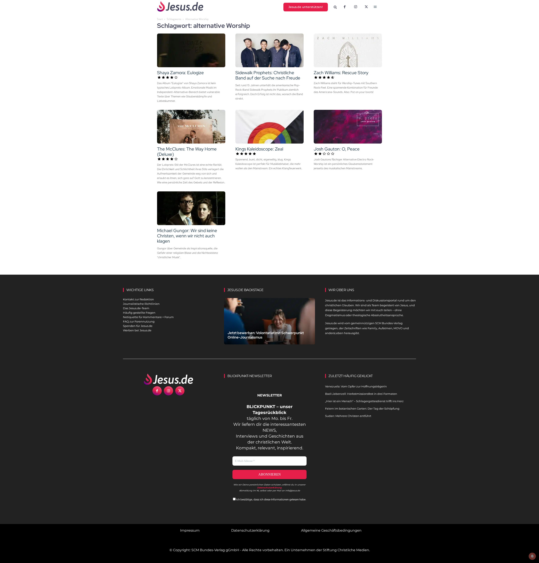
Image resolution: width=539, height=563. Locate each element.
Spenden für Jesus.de (137, 326)
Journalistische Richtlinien (141, 303)
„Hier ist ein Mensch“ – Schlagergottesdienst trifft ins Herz (364, 401)
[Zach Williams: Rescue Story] (348, 50)
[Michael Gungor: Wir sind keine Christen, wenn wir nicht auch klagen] (191, 208)
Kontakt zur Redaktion (138, 299)
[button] (335, 7)
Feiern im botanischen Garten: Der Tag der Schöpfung (362, 408)
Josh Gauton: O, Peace (337, 149)
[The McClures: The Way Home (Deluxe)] (191, 127)
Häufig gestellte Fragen (139, 312)
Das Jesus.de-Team (136, 308)
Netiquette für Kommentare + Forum (148, 317)
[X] (366, 7)
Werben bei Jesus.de (137, 330)
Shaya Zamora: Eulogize (180, 72)
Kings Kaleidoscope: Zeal (259, 149)
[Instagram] (355, 7)
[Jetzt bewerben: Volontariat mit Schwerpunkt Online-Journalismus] (269, 326)
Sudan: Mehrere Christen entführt (348, 416)
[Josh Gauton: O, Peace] (348, 127)
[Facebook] (344, 7)
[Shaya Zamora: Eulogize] (191, 50)
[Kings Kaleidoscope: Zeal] (269, 127)
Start (160, 19)
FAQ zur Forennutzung (139, 321)
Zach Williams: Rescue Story (341, 72)
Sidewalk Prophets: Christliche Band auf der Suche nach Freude (267, 75)
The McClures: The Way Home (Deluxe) (187, 151)
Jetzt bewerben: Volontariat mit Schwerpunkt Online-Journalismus (266, 335)
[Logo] (168, 379)
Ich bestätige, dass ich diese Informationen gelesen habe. (271, 499)
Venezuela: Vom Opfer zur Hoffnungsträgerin (356, 386)
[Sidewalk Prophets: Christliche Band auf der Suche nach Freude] (269, 50)
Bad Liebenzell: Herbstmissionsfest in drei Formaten (361, 393)
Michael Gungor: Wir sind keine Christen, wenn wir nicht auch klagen (187, 236)
